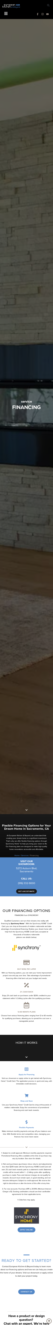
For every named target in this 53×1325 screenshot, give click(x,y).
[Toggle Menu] (15, 13)
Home (17, 855)
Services (24, 855)
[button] (48, 5)
